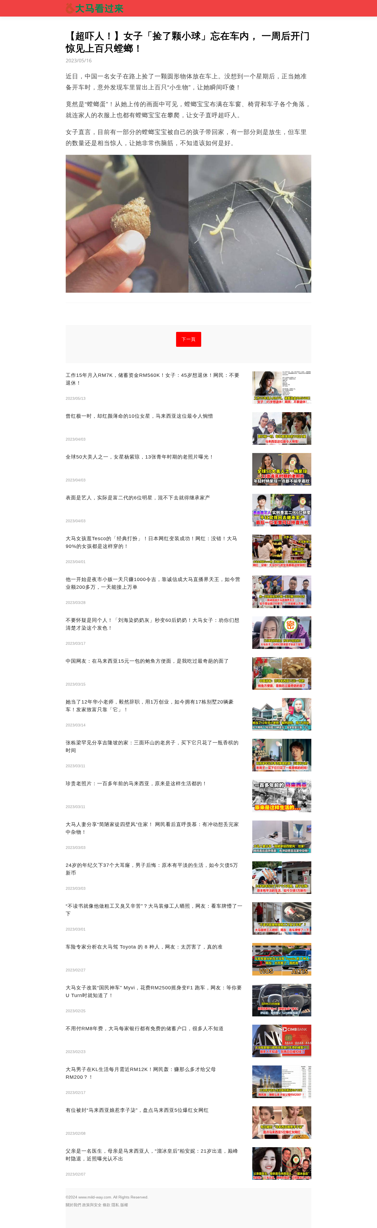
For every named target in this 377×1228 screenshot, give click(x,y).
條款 (106, 1205)
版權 (124, 1205)
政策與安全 (92, 1205)
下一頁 (189, 339)
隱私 (115, 1205)
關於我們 (73, 1205)
